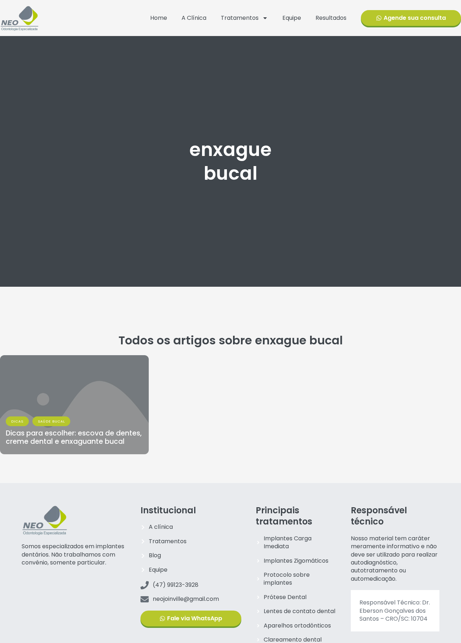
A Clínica (194, 18)
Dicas (17, 421)
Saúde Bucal (51, 421)
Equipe (291, 18)
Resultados (330, 18)
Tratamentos (240, 18)
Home (158, 18)
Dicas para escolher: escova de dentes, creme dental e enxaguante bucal (74, 437)
